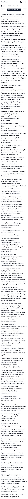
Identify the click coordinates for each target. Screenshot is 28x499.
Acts (14, 5)
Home (4, 5)
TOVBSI (9, 5)
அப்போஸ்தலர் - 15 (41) (14, 9)
